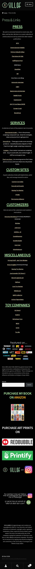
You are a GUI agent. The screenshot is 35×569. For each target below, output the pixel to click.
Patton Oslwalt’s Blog (17, 52)
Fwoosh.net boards (17, 186)
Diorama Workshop (11, 217)
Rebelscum (17, 291)
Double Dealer (17, 241)
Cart (27, 564)
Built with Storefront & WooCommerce (14, 559)
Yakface (17, 282)
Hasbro (17, 315)
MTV (17, 43)
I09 (17, 74)
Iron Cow (17, 245)
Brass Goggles (11, 265)
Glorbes (17, 223)
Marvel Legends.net (17, 278)
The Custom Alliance (17, 199)
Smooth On (6, 141)
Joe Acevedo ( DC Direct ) (17, 273)
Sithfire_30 (17, 232)
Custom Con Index (17, 182)
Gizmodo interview (17, 82)
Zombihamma (17, 236)
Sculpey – (6, 150)
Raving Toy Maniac (17, 190)
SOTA (17, 328)
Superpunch (17, 100)
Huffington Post (17, 60)
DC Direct (17, 310)
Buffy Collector (17, 295)
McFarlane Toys (17, 319)
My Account (6, 566)
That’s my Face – (8, 159)
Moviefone (17, 113)
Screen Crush (17, 108)
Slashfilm (17, 69)
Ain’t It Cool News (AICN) (17, 104)
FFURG (18, 195)
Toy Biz (17, 332)
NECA (17, 323)
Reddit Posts (18, 95)
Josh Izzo (18, 228)
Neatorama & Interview (17, 91)
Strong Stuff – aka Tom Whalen (17, 260)
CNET (17, 87)
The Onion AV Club (17, 56)
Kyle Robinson (17, 249)
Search (4, 381)
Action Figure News (17, 299)
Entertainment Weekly (17, 47)
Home (5, 13)
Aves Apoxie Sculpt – (11, 132)
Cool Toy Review (17, 286)
